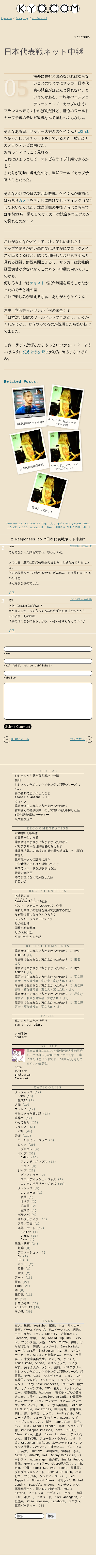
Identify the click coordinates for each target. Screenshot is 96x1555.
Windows (45, 1392)
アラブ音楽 (25, 1224)
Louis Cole (23, 1363)
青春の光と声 (23, 873)
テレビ (31, 1380)
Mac (42, 1338)
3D (41, 1405)
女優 (21, 1273)
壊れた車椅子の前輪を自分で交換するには (43, 910)
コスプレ (74, 1501)
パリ (21, 1131)
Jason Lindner (56, 1434)
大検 (72, 1439)
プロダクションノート (29, 1472)
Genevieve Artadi (52, 1397)
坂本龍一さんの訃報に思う (32, 859)
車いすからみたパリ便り (31, 1021)
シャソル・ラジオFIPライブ (35, 919)
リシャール (46, 1380)
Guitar (26, 1232)
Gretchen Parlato (35, 1443)
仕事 (18, 1330)
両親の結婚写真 (25, 928)
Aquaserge (38, 1459)
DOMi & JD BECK (60, 1472)
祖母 (57, 1388)
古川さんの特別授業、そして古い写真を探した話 (47, 810)
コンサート (49, 1346)
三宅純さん (55, 1447)
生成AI (22, 1100)
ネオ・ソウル (68, 1426)
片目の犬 (21, 882)
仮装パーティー (25, 1505)
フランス (21, 1127)
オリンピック (56, 1363)
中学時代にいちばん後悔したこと (37, 864)
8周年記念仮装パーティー (32, 815)
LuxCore (37, 1451)
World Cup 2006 (60, 1338)
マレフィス (28, 1405)
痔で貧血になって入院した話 (34, 877)
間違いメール (17, 739)
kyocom (48, 8)
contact (21, 1037)
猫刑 (18, 780)
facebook (58, 1501)
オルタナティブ (28, 1219)
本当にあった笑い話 (28, 1114)
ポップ (22, 1153)
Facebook (22, 1078)
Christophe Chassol (36, 1430)
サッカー (76, 523)
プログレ (26, 1149)
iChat (83, 132)
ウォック (21, 801)
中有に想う (80, 739)
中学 (33, 1338)
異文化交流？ (23, 819)
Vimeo (39, 1363)
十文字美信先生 (34, 1359)
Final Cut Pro (44, 1468)
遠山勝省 (52, 1451)
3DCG (21, 1096)
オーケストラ (33, 1401)
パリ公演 (31, 901)
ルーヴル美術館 (56, 1405)
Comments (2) (15, 523)
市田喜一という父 (26, 838)
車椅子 (19, 1380)
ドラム (37, 1334)
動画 (27, 1326)
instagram (46, 1351)
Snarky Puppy (71, 1459)
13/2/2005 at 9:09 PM (81, 599)
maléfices (43, 1409)
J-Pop (25, 1157)
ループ (19, 1351)
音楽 (18, 1136)
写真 (18, 1282)
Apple (60, 523)
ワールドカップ (34, 1330)
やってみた (22, 1122)
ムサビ (70, 1430)
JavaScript (69, 1346)
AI (59, 1351)
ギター (28, 1497)
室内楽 (25, 1210)
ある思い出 (22, 896)
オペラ (25, 1201)
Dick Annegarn (66, 1497)
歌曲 (24, 1197)
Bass (24, 1239)
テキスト (37, 283)
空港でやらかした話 (28, 937)
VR (78, 1413)
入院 (42, 1342)
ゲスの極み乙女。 (63, 1464)
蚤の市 (53, 1459)
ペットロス (22, 1426)
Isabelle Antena (41, 1485)
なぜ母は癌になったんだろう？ (35, 915)
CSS (41, 1505)
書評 (48, 1422)
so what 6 (36, 527)
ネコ (61, 1326)
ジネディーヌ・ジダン (58, 1376)
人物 (18, 1105)
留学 (77, 1422)
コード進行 (22, 1418)
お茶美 (35, 1413)
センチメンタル (68, 1485)
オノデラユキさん (57, 1401)
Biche (63, 1468)
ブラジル (30, 1476)
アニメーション (28, 1252)
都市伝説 (30, 1392)
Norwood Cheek (43, 1480)
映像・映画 (22, 1244)
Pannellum (62, 1422)
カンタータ (28, 1193)
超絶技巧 (54, 1489)
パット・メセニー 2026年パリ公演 (38, 906)
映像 (18, 1464)
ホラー (22, 1264)
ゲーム (67, 1355)
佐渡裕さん (52, 1355)
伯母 (26, 1468)
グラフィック (23, 1092)
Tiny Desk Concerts (42, 1384)
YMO (47, 1388)
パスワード (43, 1497)
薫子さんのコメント (37, 1367)
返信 (12, 593)
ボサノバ (24, 1215)
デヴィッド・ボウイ (60, 1493)
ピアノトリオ (29, 1175)
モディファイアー (36, 1464)
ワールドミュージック (32, 1140)
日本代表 (30, 1439)
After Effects (44, 1426)
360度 (31, 1351)
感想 (57, 1367)
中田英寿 (60, 1409)
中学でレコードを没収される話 (35, 868)
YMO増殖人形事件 (26, 833)
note (18, 1067)
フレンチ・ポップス (34, 1162)
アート (19, 1278)
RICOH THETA (58, 1342)
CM (19, 1256)
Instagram (22, 1075)
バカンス (39, 1447)
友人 (52, 523)
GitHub (20, 1455)
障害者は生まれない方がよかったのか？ (41, 806)
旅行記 (19, 1294)
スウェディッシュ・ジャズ (38, 1179)
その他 (19, 1311)
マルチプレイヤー (45, 1418)
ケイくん (23, 527)
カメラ (24, 201)
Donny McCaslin (63, 1455)
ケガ (27, 1376)
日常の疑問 (22, 1303)
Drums (25, 1236)
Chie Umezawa (37, 1501)
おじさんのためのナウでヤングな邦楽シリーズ (46, 1372)
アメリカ (54, 1359)
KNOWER (34, 1455)
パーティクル (64, 1413)
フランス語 (28, 1342)
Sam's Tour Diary (28, 1025)
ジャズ (22, 1170)
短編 (21, 1248)
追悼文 (19, 1118)
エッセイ (21, 1109)
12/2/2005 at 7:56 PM (81, 546)
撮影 (74, 1342)
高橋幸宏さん (23, 1489)
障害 (36, 1346)
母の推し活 (22, 923)
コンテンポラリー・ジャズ (38, 1184)
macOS (64, 1418)
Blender (21, 1338)
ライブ (73, 1363)
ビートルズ (36, 1493)
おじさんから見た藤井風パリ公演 (37, 776)
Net (67, 523)
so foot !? (32, 523)
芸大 (24, 1451)
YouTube (39, 1326)
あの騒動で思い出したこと (32, 793)
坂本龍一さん (70, 1451)
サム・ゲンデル (31, 1388)
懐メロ (40, 1489)
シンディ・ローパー (52, 1476)
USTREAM (68, 1384)
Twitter (21, 1071)
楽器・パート (26, 1228)
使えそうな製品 (35, 352)
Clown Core (23, 1434)
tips (18, 1286)
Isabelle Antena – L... (34, 797)
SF (19, 1260)
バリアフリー (72, 1367)
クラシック (25, 1188)
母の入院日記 (23, 932)
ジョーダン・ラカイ (52, 1439)
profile (21, 1034)
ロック (22, 1145)
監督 (21, 1269)
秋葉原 (75, 1468)
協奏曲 (25, 1206)
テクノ (25, 1166)
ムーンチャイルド (64, 1443)
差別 (38, 1434)
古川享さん (68, 1334)
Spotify (51, 1334)
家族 (52, 1326)
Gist (36, 1376)
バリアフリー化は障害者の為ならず (38, 846)
